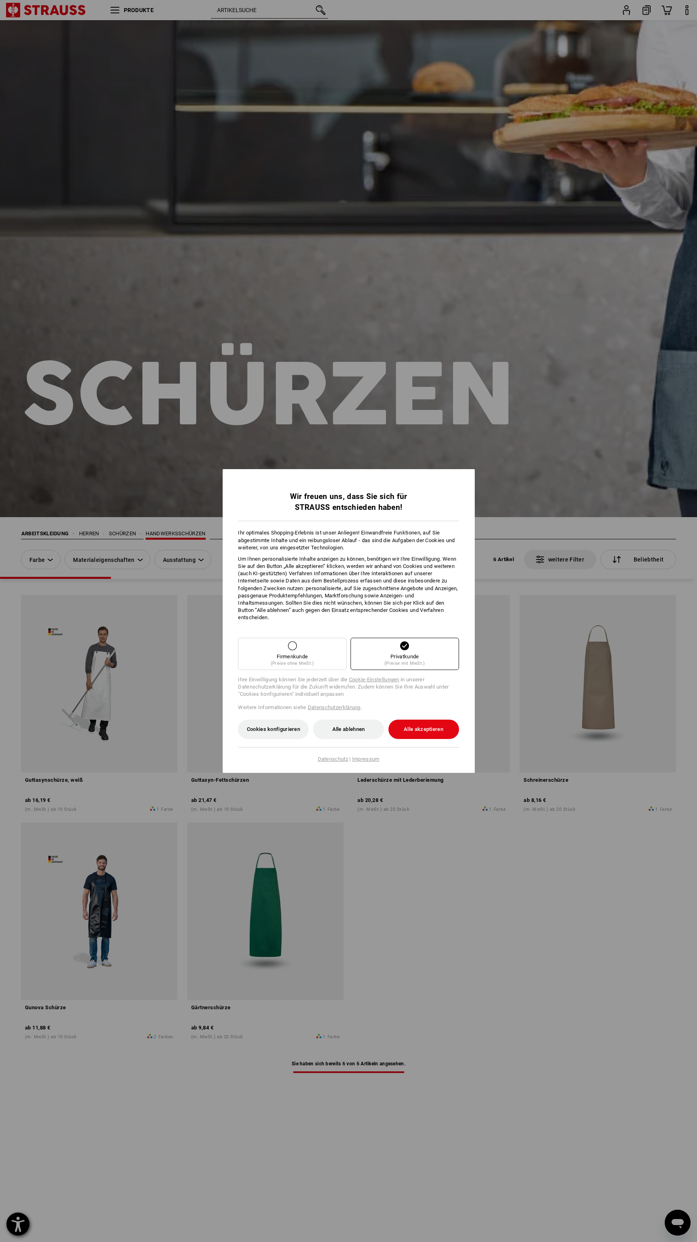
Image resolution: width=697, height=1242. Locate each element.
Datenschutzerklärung (334, 707)
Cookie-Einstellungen (374, 679)
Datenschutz (333, 759)
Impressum (366, 759)
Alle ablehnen (348, 729)
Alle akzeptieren (423, 729)
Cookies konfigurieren (273, 729)
